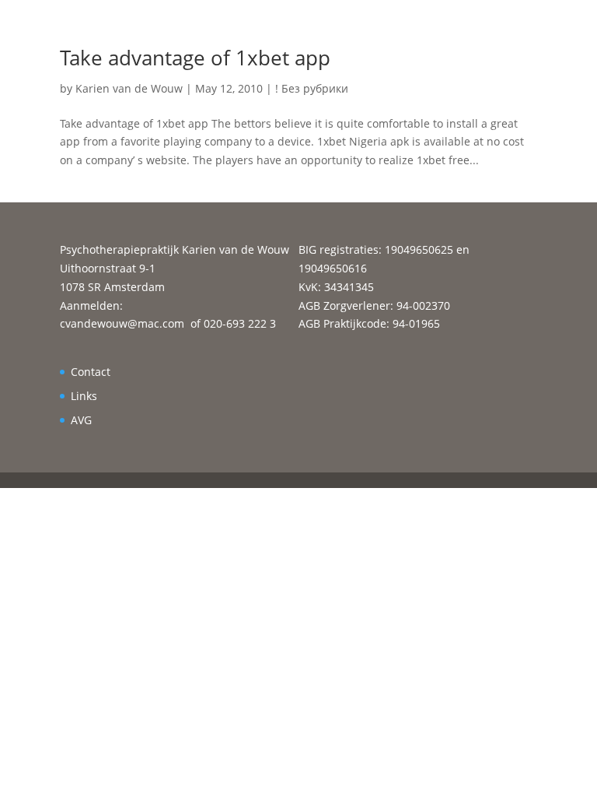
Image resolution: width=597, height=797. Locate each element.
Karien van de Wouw (129, 88)
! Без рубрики (311, 88)
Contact (90, 371)
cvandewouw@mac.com (122, 323)
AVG (81, 420)
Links (84, 395)
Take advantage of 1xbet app (195, 58)
